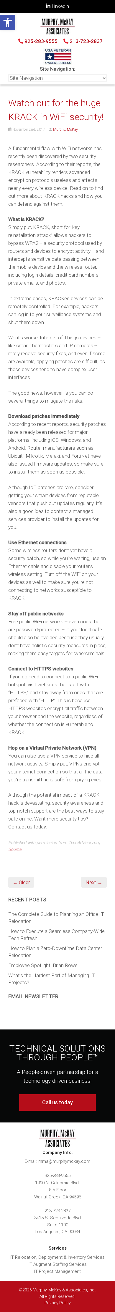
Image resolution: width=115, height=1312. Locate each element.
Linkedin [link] (59, 6)
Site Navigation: (57, 69)
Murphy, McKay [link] (65, 129)
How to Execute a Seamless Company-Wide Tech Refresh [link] (56, 934)
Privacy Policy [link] (58, 1303)
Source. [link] (15, 849)
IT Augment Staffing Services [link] (58, 1264)
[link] (7, 22)
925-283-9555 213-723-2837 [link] (63, 41)
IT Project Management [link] (57, 1271)
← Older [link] (21, 882)
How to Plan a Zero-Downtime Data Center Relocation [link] (55, 951)
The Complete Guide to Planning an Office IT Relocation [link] (56, 917)
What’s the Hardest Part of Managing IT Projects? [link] (51, 978)
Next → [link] (94, 882)
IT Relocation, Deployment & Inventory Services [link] (57, 1257)
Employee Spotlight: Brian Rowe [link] (43, 965)
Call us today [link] (57, 1102)
